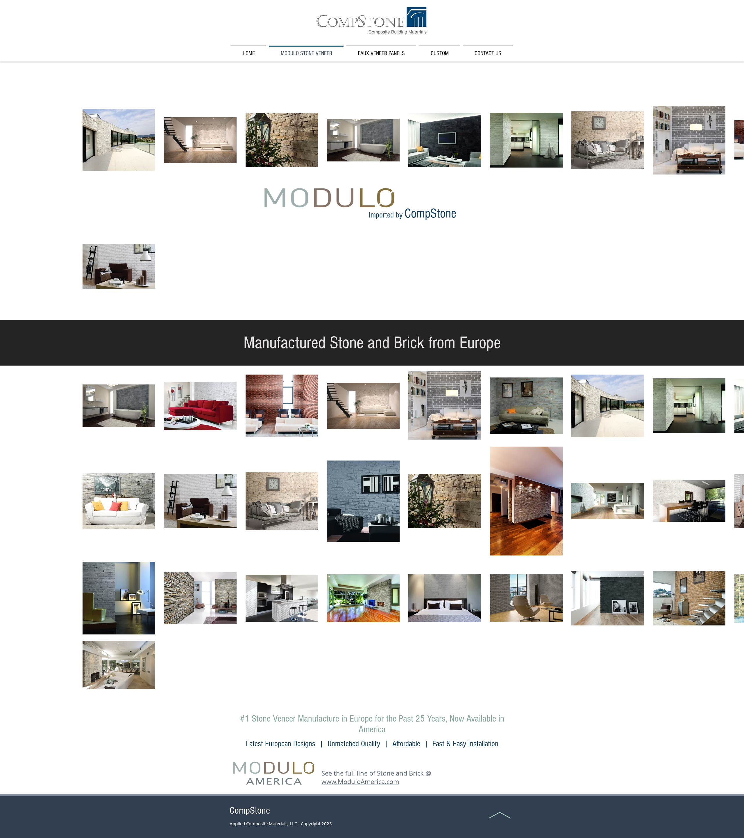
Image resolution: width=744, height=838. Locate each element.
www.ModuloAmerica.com (360, 781)
